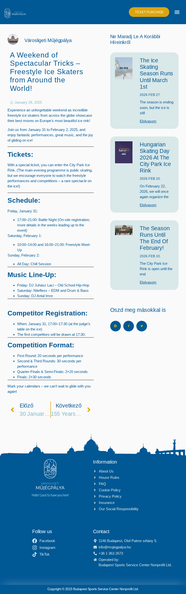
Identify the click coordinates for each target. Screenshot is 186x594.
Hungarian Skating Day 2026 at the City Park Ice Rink (155, 157)
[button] (177, 12)
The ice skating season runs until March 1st (156, 73)
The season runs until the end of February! (155, 238)
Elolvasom (148, 121)
